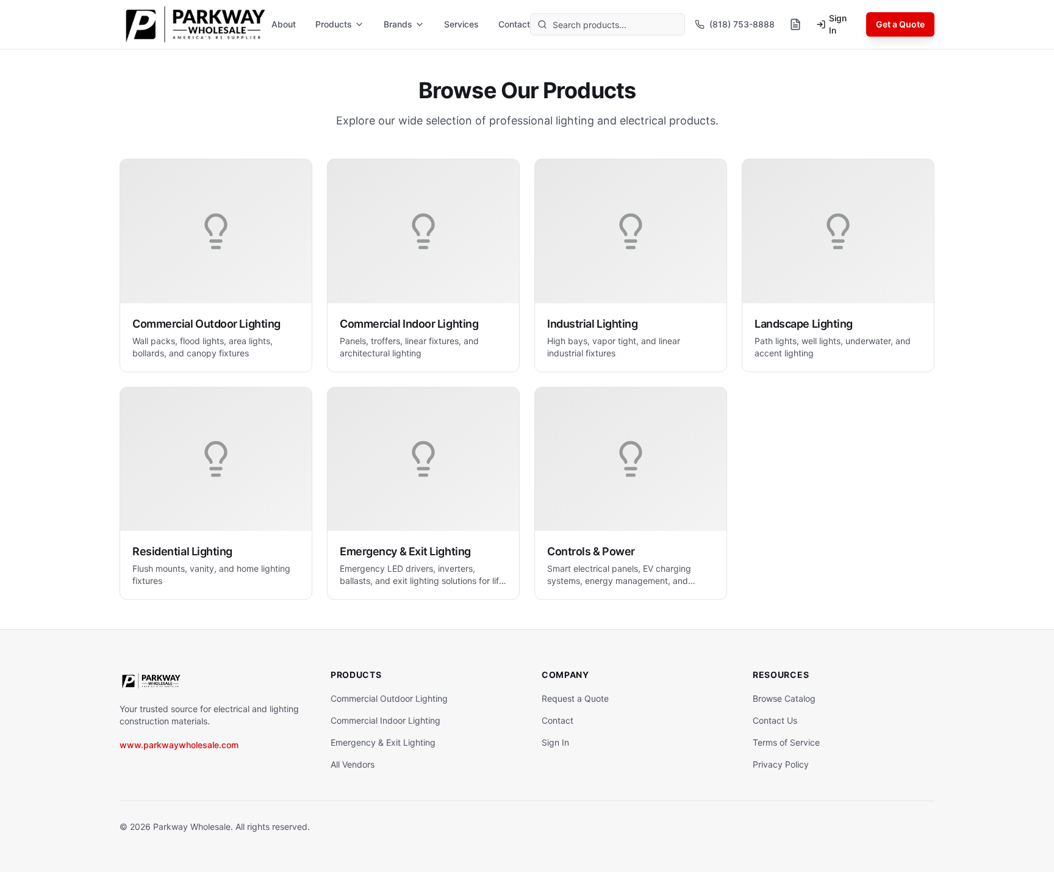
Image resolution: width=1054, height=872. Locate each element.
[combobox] (607, 24)
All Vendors (353, 764)
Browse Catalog (784, 698)
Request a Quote (575, 698)
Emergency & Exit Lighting (383, 742)
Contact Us (775, 720)
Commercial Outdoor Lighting (389, 698)
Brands (398, 24)
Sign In (838, 24)
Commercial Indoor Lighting (385, 720)
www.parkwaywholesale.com (179, 745)
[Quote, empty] (795, 24)
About (283, 24)
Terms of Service (786, 742)
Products (333, 24)
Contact (514, 24)
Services (461, 24)
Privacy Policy (781, 764)
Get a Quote (900, 24)
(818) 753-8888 (742, 24)
